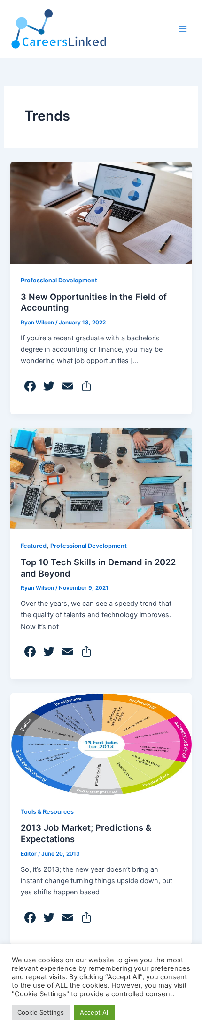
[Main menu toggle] (183, 29)
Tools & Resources (47, 811)
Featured (34, 545)
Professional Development (59, 280)
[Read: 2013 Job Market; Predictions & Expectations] (100, 743)
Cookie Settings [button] (40, 1012)
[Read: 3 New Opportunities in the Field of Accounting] (100, 212)
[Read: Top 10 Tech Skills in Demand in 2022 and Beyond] (100, 478)
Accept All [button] (94, 1012)
